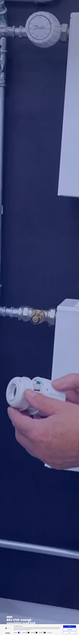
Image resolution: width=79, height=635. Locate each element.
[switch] (28, 632)
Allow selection (69, 629)
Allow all (69, 626)
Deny (69, 632)
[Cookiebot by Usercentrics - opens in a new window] (8, 633)
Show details (49, 632)
